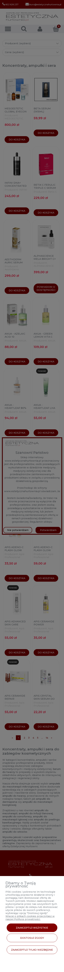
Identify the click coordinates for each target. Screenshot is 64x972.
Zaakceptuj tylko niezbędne (32, 949)
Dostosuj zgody (32, 937)
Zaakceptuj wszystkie (32, 927)
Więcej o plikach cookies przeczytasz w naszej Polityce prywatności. (30, 918)
